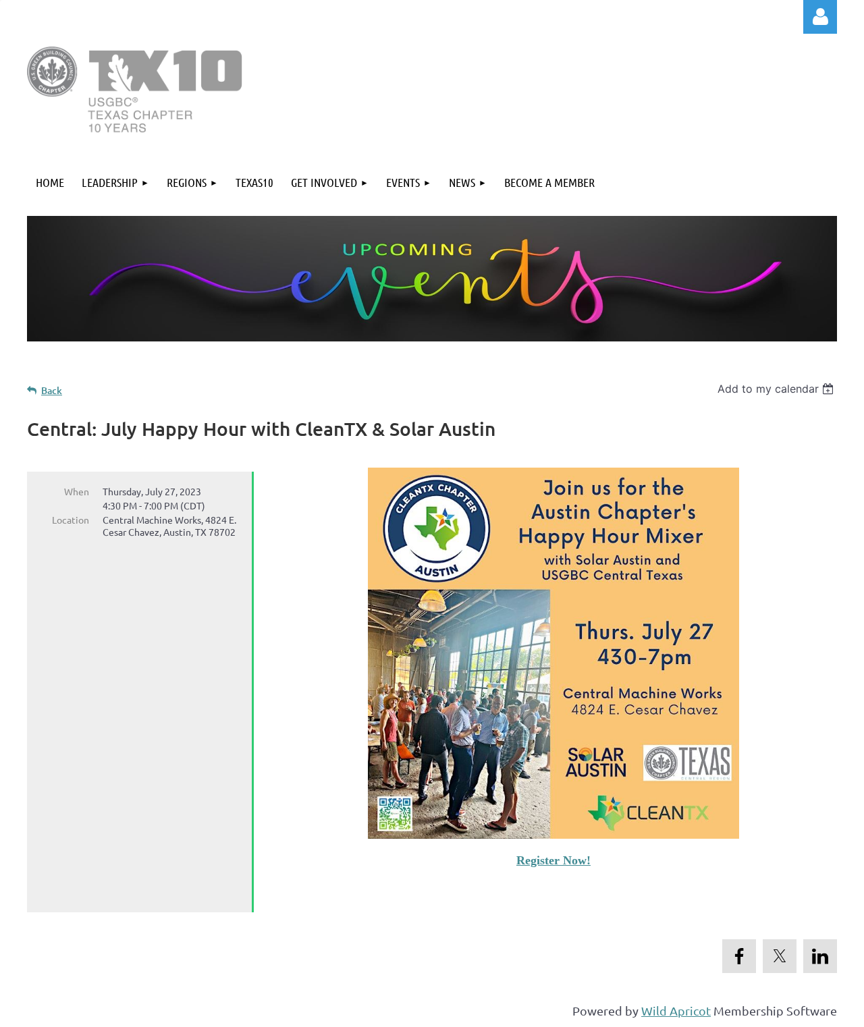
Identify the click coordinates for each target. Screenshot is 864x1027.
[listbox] (777, 389)
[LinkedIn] (820, 956)
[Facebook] (739, 956)
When (76, 491)
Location (70, 520)
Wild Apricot (676, 1010)
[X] (779, 956)
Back (51, 390)
